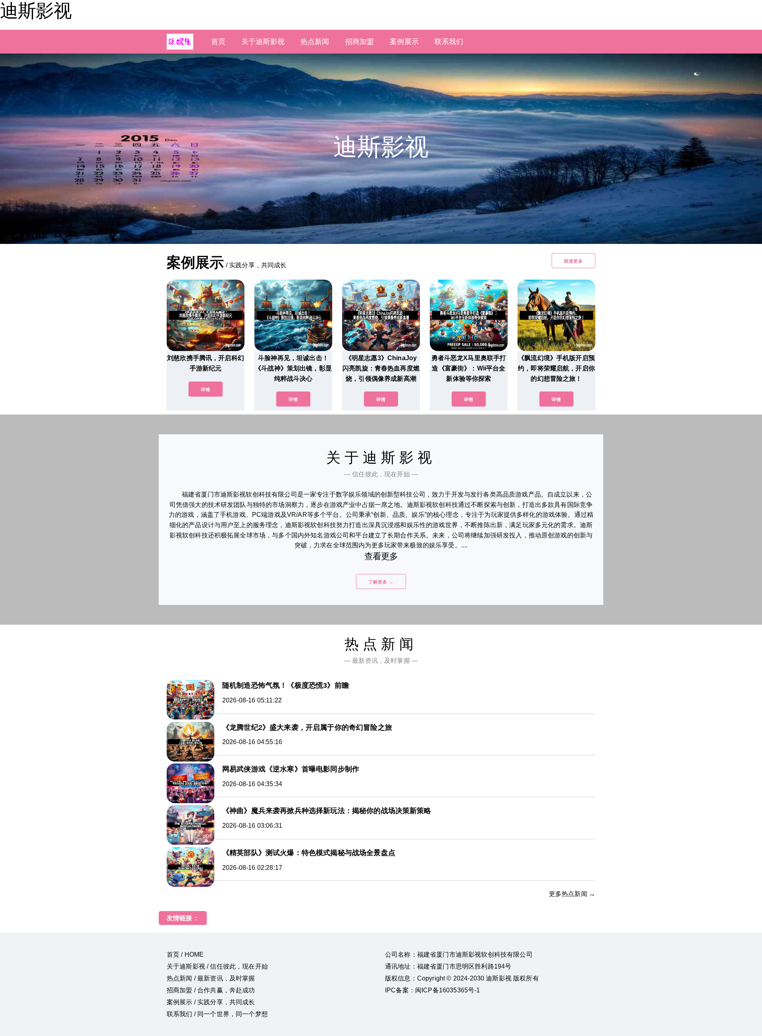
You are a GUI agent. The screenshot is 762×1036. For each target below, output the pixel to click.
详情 (205, 389)
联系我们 (449, 42)
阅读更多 (573, 261)
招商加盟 (359, 42)
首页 (218, 42)
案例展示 (404, 42)
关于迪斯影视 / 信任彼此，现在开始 (217, 966)
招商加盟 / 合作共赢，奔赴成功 (211, 990)
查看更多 (381, 556)
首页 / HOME (185, 954)
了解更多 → (381, 581)
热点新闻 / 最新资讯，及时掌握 (211, 978)
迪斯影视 (35, 10)
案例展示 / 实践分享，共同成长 (211, 1002)
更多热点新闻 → (572, 893)
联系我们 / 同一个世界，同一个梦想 (217, 1014)
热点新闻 (314, 42)
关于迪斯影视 (263, 42)
